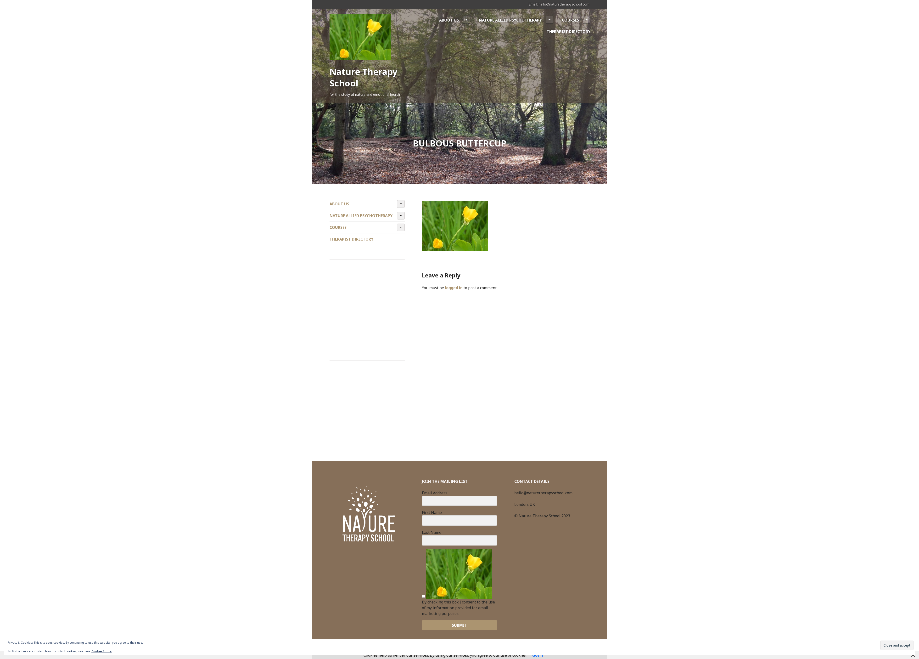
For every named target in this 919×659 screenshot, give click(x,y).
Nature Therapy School (364, 77)
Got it (538, 655)
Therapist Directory (568, 31)
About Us (449, 20)
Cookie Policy (101, 651)
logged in (454, 287)
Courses (570, 20)
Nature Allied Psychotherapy (510, 20)
